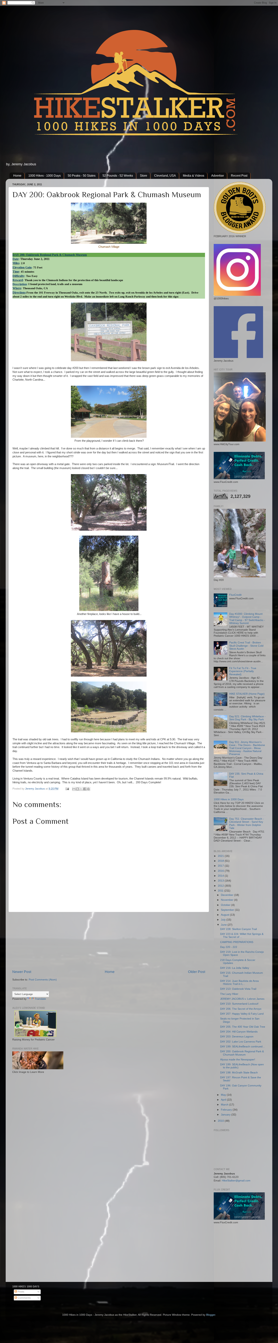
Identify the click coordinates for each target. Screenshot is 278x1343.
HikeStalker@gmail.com (236, 1180)
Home (17, 175)
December (227, 895)
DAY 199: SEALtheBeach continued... (242, 1046)
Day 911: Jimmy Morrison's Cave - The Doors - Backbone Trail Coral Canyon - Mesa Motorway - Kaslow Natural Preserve (247, 748)
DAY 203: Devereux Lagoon (236, 1036)
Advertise (217, 175)
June (224, 924)
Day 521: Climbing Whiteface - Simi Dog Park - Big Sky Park (247, 718)
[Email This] (74, 789)
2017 (221, 865)
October (226, 905)
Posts (20, 1291)
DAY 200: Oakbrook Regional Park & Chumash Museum (242, 1053)
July (223, 919)
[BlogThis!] (77, 789)
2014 (221, 875)
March (225, 1104)
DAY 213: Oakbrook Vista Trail (238, 988)
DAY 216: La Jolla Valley (234, 968)
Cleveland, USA (165, 175)
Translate (40, 998)
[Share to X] (81, 789)
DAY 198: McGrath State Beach (239, 1072)
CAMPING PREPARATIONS (236, 942)
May (224, 1094)
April (224, 1099)
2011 (221, 890)
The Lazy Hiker (229, 994)
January (226, 1114)
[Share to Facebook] (85, 789)
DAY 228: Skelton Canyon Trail (238, 929)
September (228, 909)
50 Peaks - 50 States (82, 175)
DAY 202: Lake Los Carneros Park (240, 1041)
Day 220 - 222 (228, 947)
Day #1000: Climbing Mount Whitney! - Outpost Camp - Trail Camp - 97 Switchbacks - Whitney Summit (247, 618)
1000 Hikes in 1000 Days (229, 799)
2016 (221, 870)
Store (143, 175)
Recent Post (239, 175)
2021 (221, 856)
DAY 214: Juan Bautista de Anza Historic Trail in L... (239, 982)
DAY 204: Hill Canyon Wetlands (239, 1031)
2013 (221, 880)
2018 (221, 860)
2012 (221, 885)
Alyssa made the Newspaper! (237, 1059)
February (227, 1109)
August (225, 914)
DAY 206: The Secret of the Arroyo (240, 1008)
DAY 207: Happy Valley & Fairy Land (242, 1013)
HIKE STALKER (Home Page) (247, 693)
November (227, 899)
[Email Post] (67, 788)
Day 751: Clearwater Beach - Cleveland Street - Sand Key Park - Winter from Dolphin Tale (246, 823)
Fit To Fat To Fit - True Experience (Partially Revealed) (242, 671)
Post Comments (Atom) (43, 979)
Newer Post (21, 972)
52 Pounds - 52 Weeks (118, 175)
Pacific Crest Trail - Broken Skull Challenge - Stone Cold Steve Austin (246, 645)
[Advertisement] (108, 940)
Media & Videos (193, 175)
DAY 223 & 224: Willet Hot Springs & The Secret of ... (241, 935)
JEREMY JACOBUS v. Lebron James (242, 998)
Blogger (210, 1314)
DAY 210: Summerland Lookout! (239, 1003)
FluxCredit (235, 594)
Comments (24, 1297)
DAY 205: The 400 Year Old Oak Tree (242, 1026)
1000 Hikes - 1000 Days (44, 175)
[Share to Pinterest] (88, 789)
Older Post (196, 972)
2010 (221, 1120)
